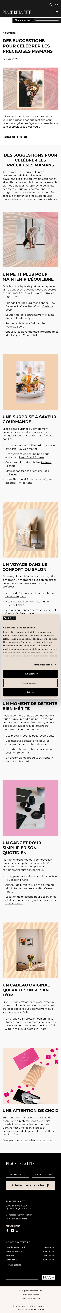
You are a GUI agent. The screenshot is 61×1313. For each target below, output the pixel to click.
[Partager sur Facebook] (17, 136)
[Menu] (57, 12)
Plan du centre (22, 20)
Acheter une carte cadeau (29, 1185)
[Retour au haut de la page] (56, 1308)
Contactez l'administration (19, 1215)
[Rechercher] (51, 4)
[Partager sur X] (21, 137)
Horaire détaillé (13, 1265)
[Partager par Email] (25, 137)
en (56, 4)
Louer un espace (43, 1174)
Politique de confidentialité (30, 1291)
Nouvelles (9, 32)
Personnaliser (29, 683)
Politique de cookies (30, 1295)
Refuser (30, 692)
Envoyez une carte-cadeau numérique (27, 1140)
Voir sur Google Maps (16, 1218)
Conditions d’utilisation (30, 1298)
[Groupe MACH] (48, 1277)
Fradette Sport (25, 318)
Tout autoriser (30, 674)
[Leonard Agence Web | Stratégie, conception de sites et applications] (39, 1309)
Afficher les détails (43, 665)
